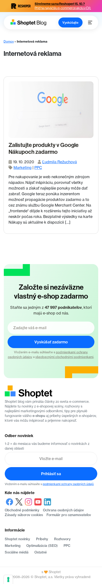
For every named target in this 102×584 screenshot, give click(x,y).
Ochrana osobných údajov (63, 510)
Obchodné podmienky (22, 510)
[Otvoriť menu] (90, 22)
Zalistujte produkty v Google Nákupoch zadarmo (44, 148)
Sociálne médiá (16, 552)
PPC (38, 167)
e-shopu (38, 416)
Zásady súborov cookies (24, 515)
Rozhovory (62, 539)
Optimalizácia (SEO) (42, 546)
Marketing (23, 167)
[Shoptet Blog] (27, 22)
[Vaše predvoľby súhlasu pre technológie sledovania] (8, 579)
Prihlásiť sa (51, 473)
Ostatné (40, 552)
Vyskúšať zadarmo (51, 342)
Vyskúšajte (70, 22)
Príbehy (42, 539)
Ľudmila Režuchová (59, 161)
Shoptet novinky (17, 539)
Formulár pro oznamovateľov (68, 515)
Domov (9, 41)
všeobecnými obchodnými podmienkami (64, 357)
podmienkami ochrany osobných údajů (68, 484)
